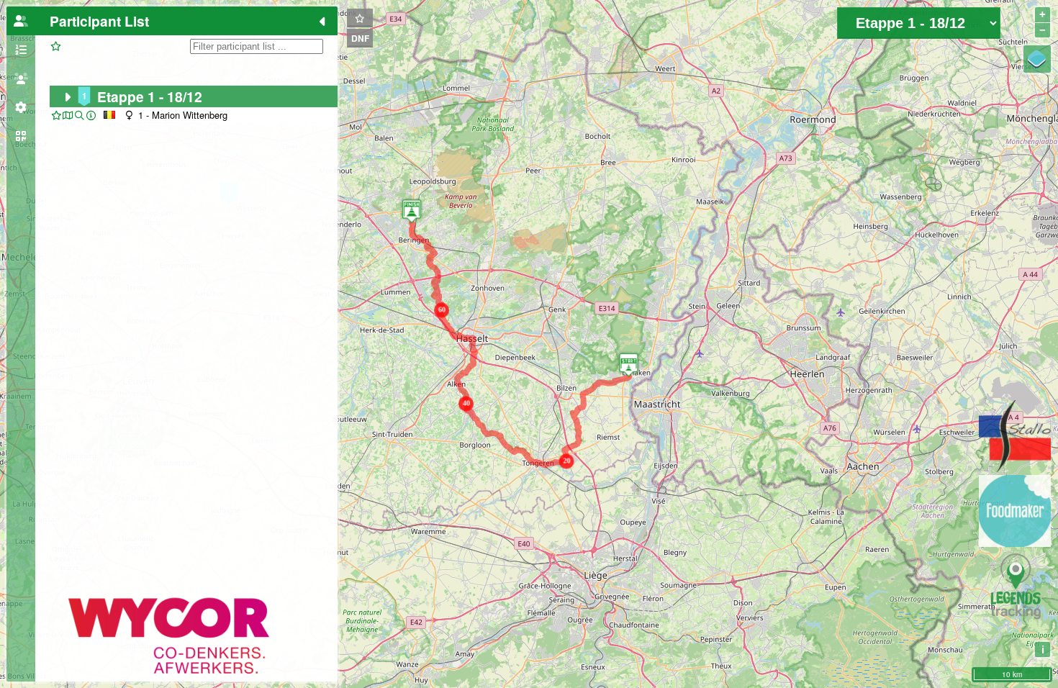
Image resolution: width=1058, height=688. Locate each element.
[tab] (20, 20)
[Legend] (1037, 59)
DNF (360, 38)
